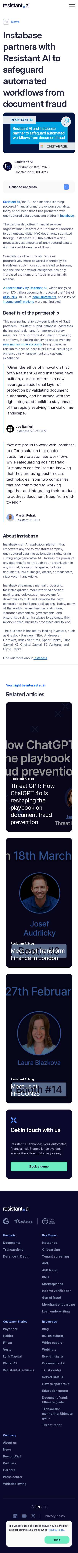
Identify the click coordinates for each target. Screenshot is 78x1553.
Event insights (53, 1356)
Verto (7, 1349)
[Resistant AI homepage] (39, 1210)
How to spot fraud (55, 1384)
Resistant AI (23, 162)
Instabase (40, 658)
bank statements (44, 297)
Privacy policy (55, 1516)
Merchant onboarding (58, 1304)
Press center (13, 1477)
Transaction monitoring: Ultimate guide (57, 1413)
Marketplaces (52, 1284)
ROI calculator (52, 1336)
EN (38, 1507)
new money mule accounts (22, 344)
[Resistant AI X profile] (33, 1516)
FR (45, 1507)
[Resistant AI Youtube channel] (24, 1516)
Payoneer (10, 1329)
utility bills (10, 297)
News (7, 1449)
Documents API (53, 1363)
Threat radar (52, 1425)
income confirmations (18, 301)
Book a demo (39, 1166)
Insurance (49, 1243)
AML (45, 1263)
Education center (55, 1391)
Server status (52, 1377)
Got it (57, 1540)
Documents (11, 1243)
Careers (9, 1470)
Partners (9, 1463)
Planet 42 (10, 1363)
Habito (8, 1336)
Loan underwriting (56, 1311)
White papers (52, 1343)
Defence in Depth (16, 1256)
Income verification (56, 1291)
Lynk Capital (12, 1356)
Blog (45, 1329)
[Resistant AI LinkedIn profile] (15, 1516)
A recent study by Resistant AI (25, 288)
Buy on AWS (12, 1456)
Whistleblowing (14, 1484)
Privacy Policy (56, 1529)
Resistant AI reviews (18, 1370)
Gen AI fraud (51, 1298)
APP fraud (49, 1270)
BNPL (46, 1277)
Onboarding (51, 1249)
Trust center (51, 1370)
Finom (7, 1343)
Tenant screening (55, 1256)
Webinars (49, 1349)
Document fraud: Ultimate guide (55, 1400)
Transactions (13, 1249)
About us (10, 1442)
